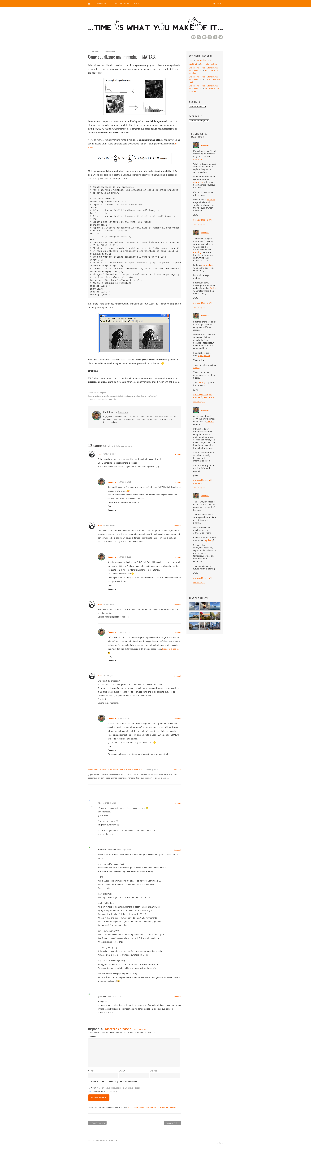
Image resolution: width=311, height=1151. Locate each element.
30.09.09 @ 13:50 (124, 718)
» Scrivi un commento (122, 446)
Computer (102, 392)
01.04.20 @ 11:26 (114, 996)
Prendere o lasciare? (171, 648)
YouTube (209, 37)
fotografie (139, 396)
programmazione (94, 399)
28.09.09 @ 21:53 (109, 604)
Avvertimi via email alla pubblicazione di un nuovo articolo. (115, 1088)
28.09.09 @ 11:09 (109, 454)
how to (146, 396)
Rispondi (177, 454)
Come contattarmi (121, 3)
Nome (91, 1071)
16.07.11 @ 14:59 (109, 803)
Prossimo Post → (172, 1123)
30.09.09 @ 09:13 (109, 676)
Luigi (191, 60)
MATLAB (153, 396)
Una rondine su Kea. (204, 60)
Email (122, 1071)
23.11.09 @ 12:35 (151, 769)
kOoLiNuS (193, 64)
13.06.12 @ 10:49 (124, 850)
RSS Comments (193, 37)
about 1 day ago (199, 224)
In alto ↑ (220, 1143)
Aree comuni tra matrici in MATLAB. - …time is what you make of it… (115, 769)
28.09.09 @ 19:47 (109, 525)
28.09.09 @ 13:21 (124, 482)
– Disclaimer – (101, 3)
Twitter (220, 37)
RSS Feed (199, 37)
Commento (93, 1036)
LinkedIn (204, 37)
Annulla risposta (140, 1029)
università (112, 399)
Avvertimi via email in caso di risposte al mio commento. (114, 1081)
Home (90, 3)
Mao (100, 454)
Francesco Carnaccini (118, 1029)
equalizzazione (129, 396)
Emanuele (123, 412)
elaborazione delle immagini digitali (109, 396)
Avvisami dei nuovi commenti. (105, 1091)
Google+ (215, 37)
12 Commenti (110, 52)
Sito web (153, 1071)
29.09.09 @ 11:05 (124, 632)
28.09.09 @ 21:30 (124, 557)
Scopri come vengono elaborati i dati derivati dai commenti (152, 1107)
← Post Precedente (97, 1123)
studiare (105, 399)
